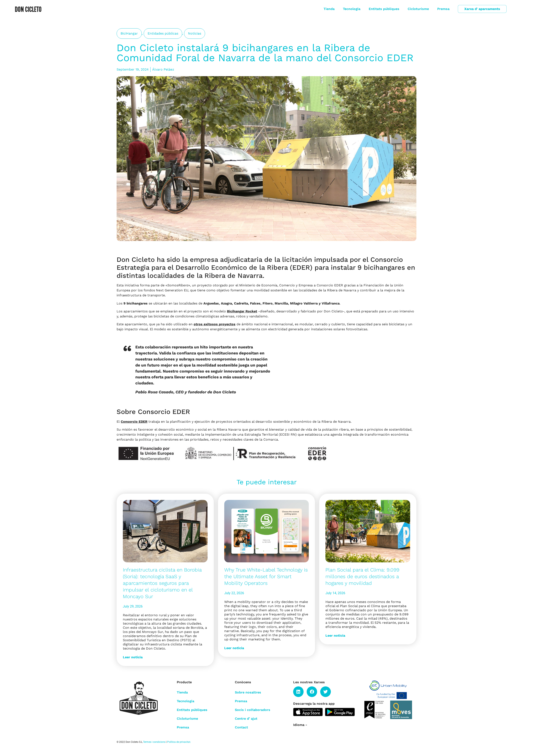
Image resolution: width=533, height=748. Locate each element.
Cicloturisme (418, 9)
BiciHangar (129, 33)
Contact (241, 727)
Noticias (194, 33)
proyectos (227, 324)
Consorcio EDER (134, 422)
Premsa (443, 9)
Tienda (329, 9)
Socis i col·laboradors (252, 710)
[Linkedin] (298, 691)
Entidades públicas (163, 33)
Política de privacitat (178, 742)
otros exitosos (206, 324)
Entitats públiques (384, 9)
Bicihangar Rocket (242, 311)
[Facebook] (312, 691)
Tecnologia (351, 9)
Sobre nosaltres (248, 692)
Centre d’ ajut (246, 719)
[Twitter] (325, 691)
